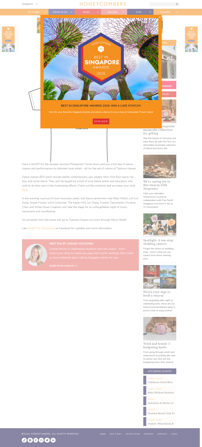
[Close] (160, 17)
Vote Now (101, 121)
